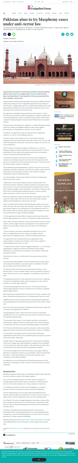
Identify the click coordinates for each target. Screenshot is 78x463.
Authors (33, 443)
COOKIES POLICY (62, 455)
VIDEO (60, 13)
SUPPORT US (21, 1)
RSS (38, 443)
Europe (14, 13)
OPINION (32, 13)
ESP (39, 1)
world (20, 428)
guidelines (72, 434)
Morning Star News (9, 38)
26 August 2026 (7, 1)
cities (20, 13)
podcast (66, 13)
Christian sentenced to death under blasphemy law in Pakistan (67, 116)
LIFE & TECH (40, 13)
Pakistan (33, 94)
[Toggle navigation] (4, 13)
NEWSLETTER (65, 1)
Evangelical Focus (14, 428)
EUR (36, 1)
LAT (42, 1)
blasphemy (16, 94)
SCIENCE (54, 13)
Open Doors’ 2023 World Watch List (34, 420)
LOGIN (71, 1)
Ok (39, 459)
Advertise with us (26, 443)
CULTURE (47, 13)
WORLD (26, 13)
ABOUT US (14, 1)
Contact (18, 443)
